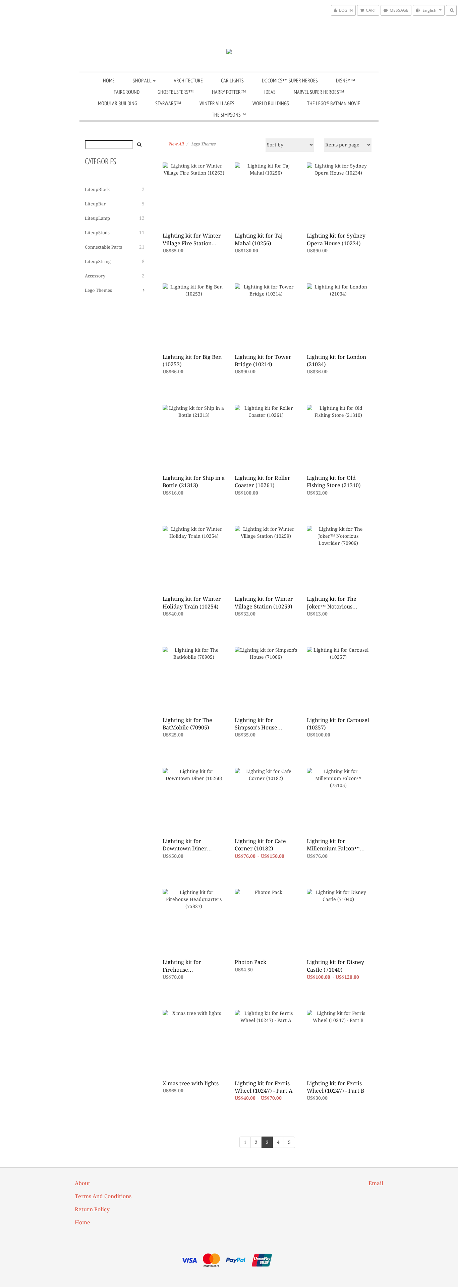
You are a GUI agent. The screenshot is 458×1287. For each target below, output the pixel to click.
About (82, 1183)
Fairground (126, 91)
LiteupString (98, 261)
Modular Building (117, 103)
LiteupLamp (97, 218)
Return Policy (92, 1209)
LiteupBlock (97, 189)
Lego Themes (98, 290)
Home (109, 80)
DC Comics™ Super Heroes (290, 80)
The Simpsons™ (229, 114)
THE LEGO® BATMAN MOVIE (333, 103)
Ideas (270, 91)
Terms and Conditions (103, 1196)
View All (176, 144)
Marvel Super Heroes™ (319, 91)
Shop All (142, 80)
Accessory (95, 275)
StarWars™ (168, 103)
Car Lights (232, 80)
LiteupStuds (97, 232)
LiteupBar (95, 203)
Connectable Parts (103, 247)
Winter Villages (216, 103)
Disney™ (345, 80)
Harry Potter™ (229, 91)
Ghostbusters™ (176, 91)
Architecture (188, 80)
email (375, 1183)
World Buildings (270, 103)
